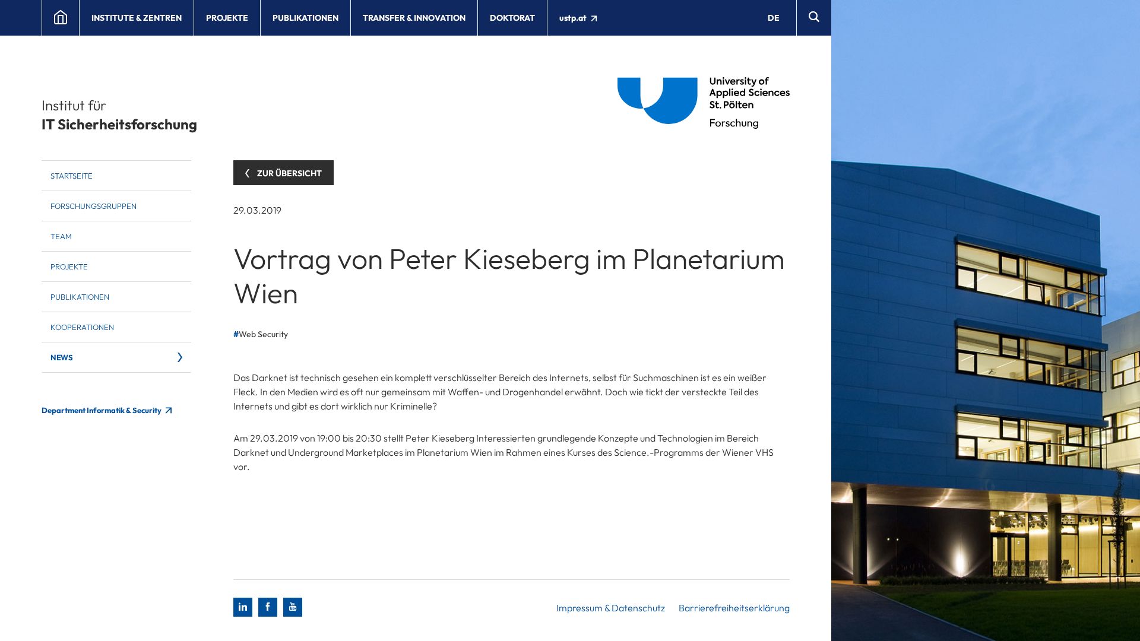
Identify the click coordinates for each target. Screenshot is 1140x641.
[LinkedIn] (242, 607)
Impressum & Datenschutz (610, 608)
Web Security (263, 334)
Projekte (227, 17)
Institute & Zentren (136, 17)
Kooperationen (82, 327)
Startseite (71, 175)
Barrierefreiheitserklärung (734, 608)
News (61, 357)
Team (61, 236)
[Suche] (813, 18)
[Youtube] (292, 607)
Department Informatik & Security (102, 410)
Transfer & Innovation (414, 17)
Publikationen (305, 17)
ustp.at (573, 17)
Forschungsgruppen (93, 206)
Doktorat (512, 17)
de (774, 17)
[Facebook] (267, 607)
